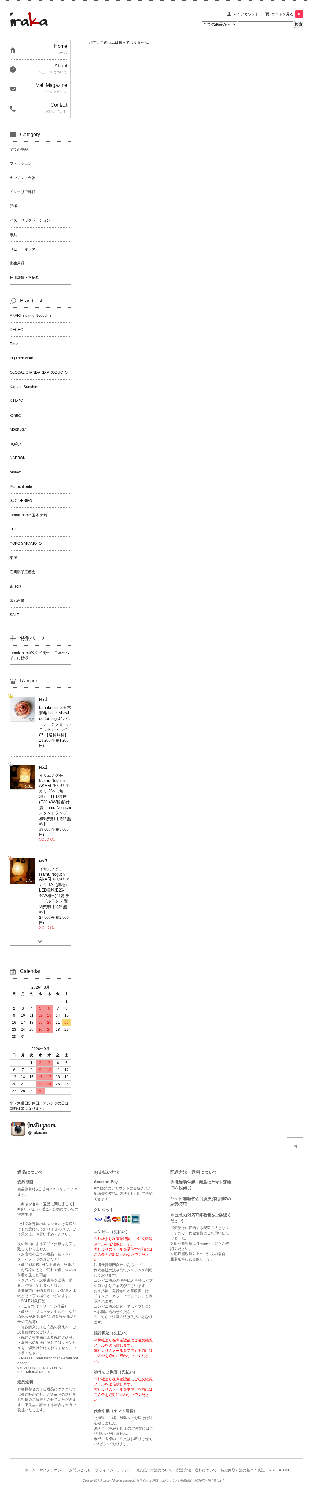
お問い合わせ (80, 1470)
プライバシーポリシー (113, 1470)
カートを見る (285, 14)
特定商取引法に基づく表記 (243, 1470)
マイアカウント (246, 14)
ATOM (284, 1470)
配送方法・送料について (196, 1470)
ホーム (29, 1470)
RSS (272, 1470)
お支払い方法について (154, 1470)
